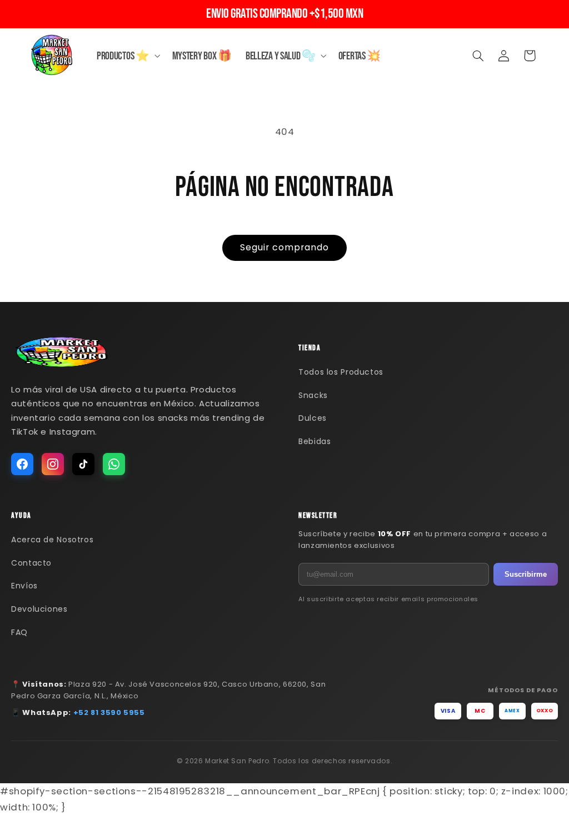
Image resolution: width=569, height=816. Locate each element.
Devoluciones (39, 608)
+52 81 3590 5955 (109, 712)
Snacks (313, 395)
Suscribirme (526, 574)
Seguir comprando (285, 247)
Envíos (24, 585)
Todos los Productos (340, 371)
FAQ (19, 632)
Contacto (31, 562)
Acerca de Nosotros (52, 539)
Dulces (312, 418)
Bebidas (314, 441)
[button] (127, 56)
